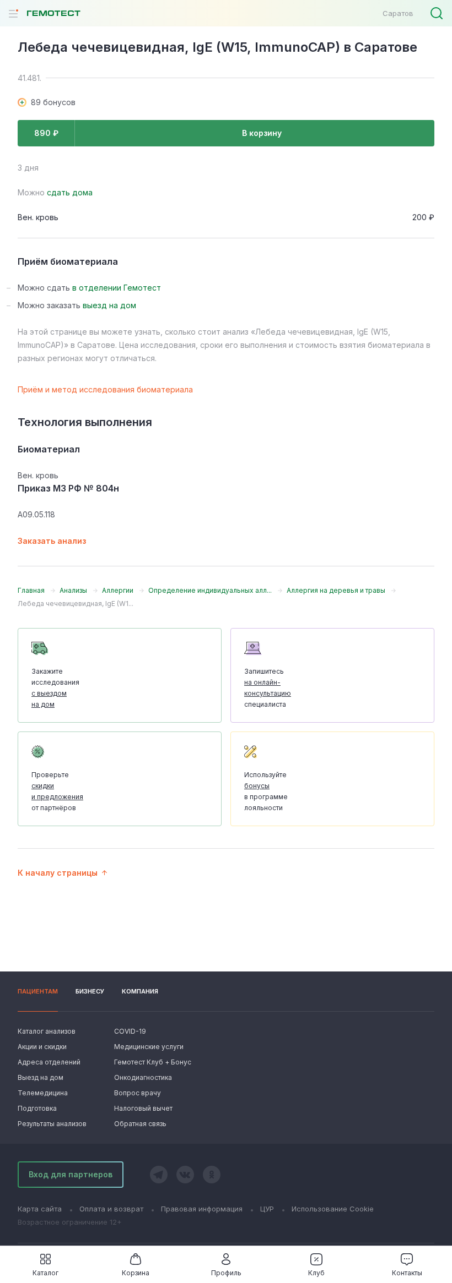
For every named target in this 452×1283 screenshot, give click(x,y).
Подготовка (37, 1108)
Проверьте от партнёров (57, 791)
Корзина (135, 1273)
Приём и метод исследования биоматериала (105, 389)
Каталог (45, 1273)
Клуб (316, 1273)
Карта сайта (40, 1208)
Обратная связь (140, 1124)
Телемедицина (43, 1093)
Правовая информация (202, 1208)
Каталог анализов (47, 1031)
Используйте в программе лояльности (266, 791)
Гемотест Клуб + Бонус (151, 1062)
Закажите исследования (55, 687)
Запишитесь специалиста (267, 687)
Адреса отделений (49, 1062)
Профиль (226, 1273)
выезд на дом (109, 305)
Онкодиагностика (143, 1077)
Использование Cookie (333, 1208)
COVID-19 (130, 1031)
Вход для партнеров (70, 1174)
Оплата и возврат (111, 1208)
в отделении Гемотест (116, 287)
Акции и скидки (42, 1046)
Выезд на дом (40, 1077)
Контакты (407, 1273)
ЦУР (267, 1208)
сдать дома (70, 192)
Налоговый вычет (143, 1108)
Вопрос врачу (137, 1093)
